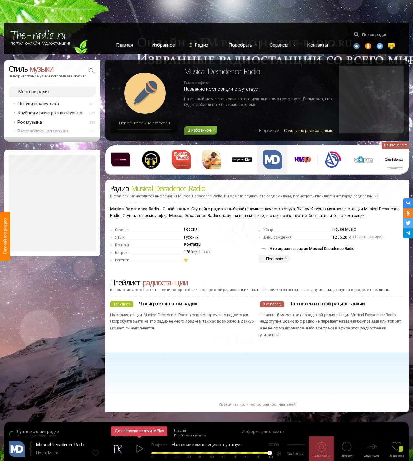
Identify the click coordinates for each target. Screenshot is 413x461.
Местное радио (34, 91)
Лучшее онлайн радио (38, 431)
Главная (124, 45)
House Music (47, 452)
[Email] (391, 46)
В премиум (269, 130)
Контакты (192, 244)
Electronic (274, 259)
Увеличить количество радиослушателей (257, 404)
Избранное (163, 45)
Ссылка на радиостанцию (309, 130)
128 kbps (192, 252)
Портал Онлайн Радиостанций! (40, 43)
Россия (190, 229)
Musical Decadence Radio (60, 444)
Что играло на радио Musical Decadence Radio (312, 248)
